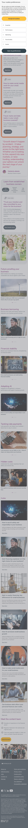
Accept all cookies (14, 18)
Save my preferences (14, 51)
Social (7, 44)
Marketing (8, 34)
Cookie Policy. (5, 14)
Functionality (8, 39)
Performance (8, 30)
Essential (7, 25)
